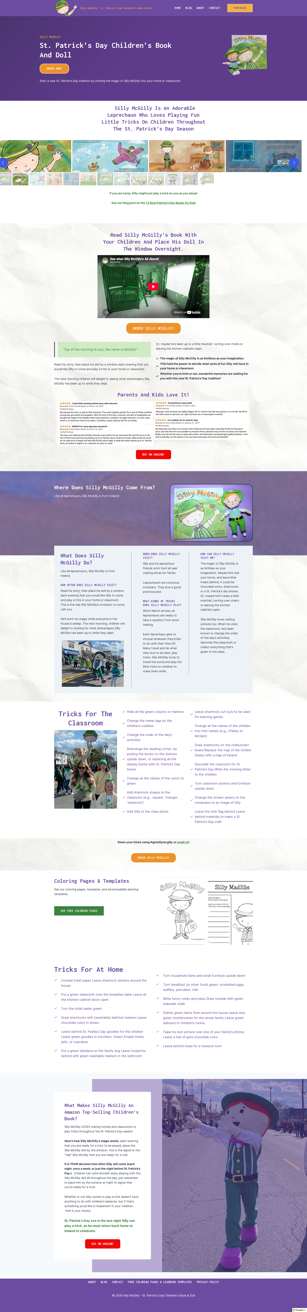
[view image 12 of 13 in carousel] (168, 179)
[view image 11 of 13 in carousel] (164, 179)
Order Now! (54, 68)
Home (177, 8)
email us (183, 842)
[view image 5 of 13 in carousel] (141, 179)
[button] (110, 156)
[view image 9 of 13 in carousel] (156, 179)
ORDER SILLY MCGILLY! (153, 328)
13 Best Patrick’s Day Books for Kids (171, 203)
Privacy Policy (208, 1282)
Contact (214, 8)
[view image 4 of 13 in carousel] (137, 179)
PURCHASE (240, 8)
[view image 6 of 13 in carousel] (145, 179)
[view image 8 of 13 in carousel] (153, 179)
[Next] (294, 163)
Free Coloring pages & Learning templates (160, 1282)
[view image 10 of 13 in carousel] (160, 179)
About (200, 8)
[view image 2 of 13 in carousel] (129, 179)
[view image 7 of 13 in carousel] (149, 179)
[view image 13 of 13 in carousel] (172, 179)
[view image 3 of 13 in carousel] (133, 179)
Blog (188, 8)
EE (102, 1243)
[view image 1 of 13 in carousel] (125, 179)
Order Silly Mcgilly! (153, 857)
